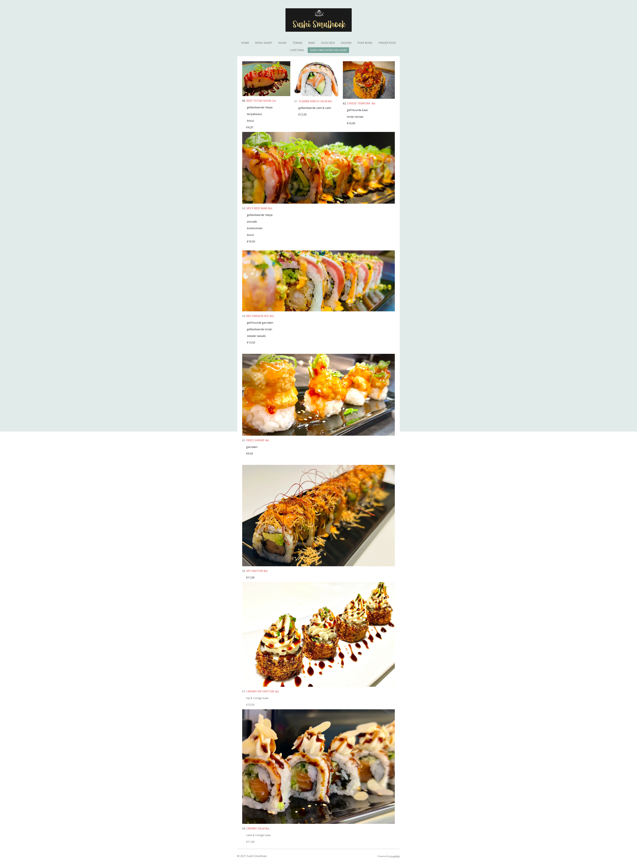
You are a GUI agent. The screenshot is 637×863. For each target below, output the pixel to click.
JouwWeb (395, 856)
